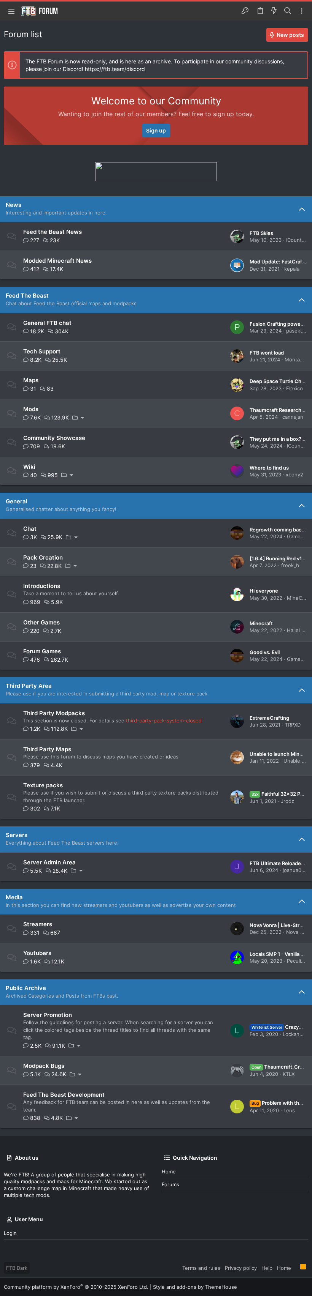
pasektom (297, 331)
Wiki (29, 466)
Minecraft (261, 623)
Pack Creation (43, 557)
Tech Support (41, 351)
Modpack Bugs (43, 1065)
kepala (291, 269)
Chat (30, 528)
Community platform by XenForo (76, 1287)
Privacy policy (241, 1268)
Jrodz (287, 801)
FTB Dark (16, 1268)
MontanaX (297, 359)
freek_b (290, 565)
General (16, 501)
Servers (16, 835)
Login (10, 1233)
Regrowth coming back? (278, 530)
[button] (11, 11)
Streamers (37, 924)
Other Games (41, 622)
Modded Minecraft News (57, 260)
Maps (30, 380)
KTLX (288, 1074)
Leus (289, 1110)
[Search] (287, 11)
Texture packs (43, 785)
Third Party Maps (47, 749)
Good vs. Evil (265, 652)
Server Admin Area (49, 862)
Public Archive (26, 988)
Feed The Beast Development (64, 1094)
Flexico (294, 388)
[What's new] (273, 11)
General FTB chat (47, 322)
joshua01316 (297, 870)
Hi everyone (264, 591)
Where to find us (269, 468)
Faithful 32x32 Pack (280, 794)
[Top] (295, 1267)
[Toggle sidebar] (301, 11)
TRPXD (293, 725)
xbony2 (294, 474)
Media (14, 897)
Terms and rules (201, 1268)
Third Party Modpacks (54, 713)
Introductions (41, 586)
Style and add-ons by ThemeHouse (195, 1287)
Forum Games (42, 651)
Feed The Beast (27, 295)
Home (169, 1171)
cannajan (292, 417)
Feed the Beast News (52, 231)
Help (266, 1268)
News (13, 204)
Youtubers (37, 953)
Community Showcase (54, 437)
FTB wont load (267, 353)
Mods (30, 409)
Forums (170, 1184)
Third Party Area (29, 685)
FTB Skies (261, 233)
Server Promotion (47, 1015)
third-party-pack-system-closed (164, 720)
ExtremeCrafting (269, 718)
